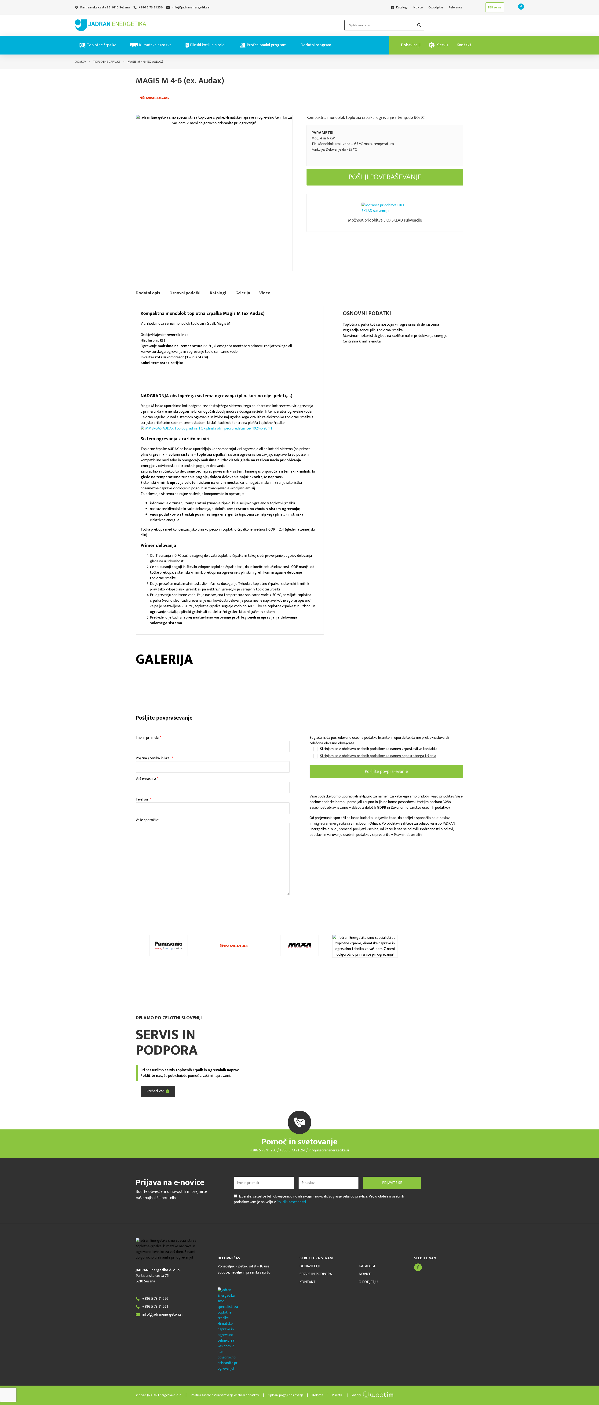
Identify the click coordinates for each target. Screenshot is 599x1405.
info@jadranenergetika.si (330, 823)
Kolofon (317, 1395)
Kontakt (308, 1282)
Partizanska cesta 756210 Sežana (152, 1279)
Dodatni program (316, 45)
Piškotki (337, 1395)
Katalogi (367, 1266)
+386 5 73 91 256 (263, 1150)
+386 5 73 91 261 (293, 1150)
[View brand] (154, 107)
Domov (80, 61)
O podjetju (368, 1282)
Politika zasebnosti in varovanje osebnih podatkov (225, 1395)
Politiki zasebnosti (291, 1202)
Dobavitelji (310, 1266)
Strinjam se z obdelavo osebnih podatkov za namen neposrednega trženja (378, 756)
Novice (365, 1274)
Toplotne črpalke (106, 61)
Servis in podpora (316, 1274)
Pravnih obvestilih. (408, 835)
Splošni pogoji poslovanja (285, 1395)
